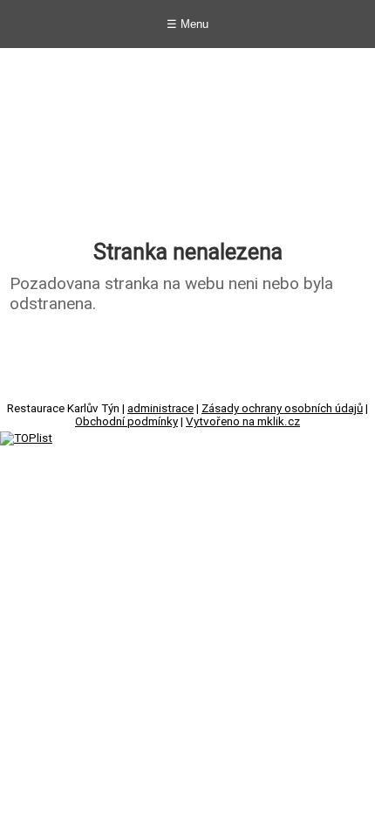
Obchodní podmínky (126, 421)
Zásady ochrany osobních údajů (282, 408)
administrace (160, 408)
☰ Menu (187, 24)
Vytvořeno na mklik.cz (243, 421)
